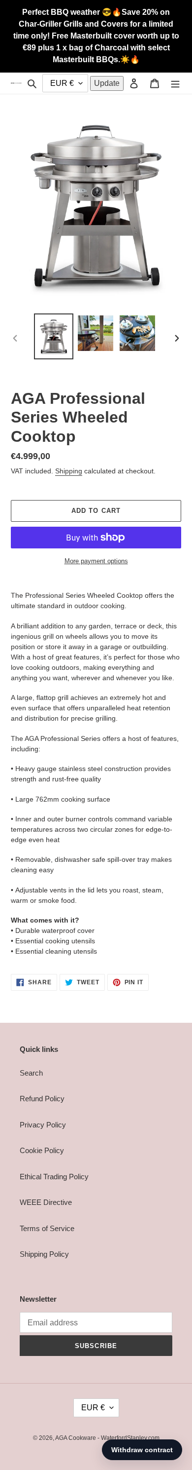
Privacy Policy (43, 1125)
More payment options (96, 561)
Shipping (68, 471)
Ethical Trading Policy (54, 1176)
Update (107, 83)
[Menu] (175, 83)
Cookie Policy (42, 1150)
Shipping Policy (44, 1254)
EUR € (93, 1407)
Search (31, 1073)
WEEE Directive (46, 1202)
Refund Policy (42, 1098)
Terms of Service (47, 1228)
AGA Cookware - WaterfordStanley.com (107, 1437)
